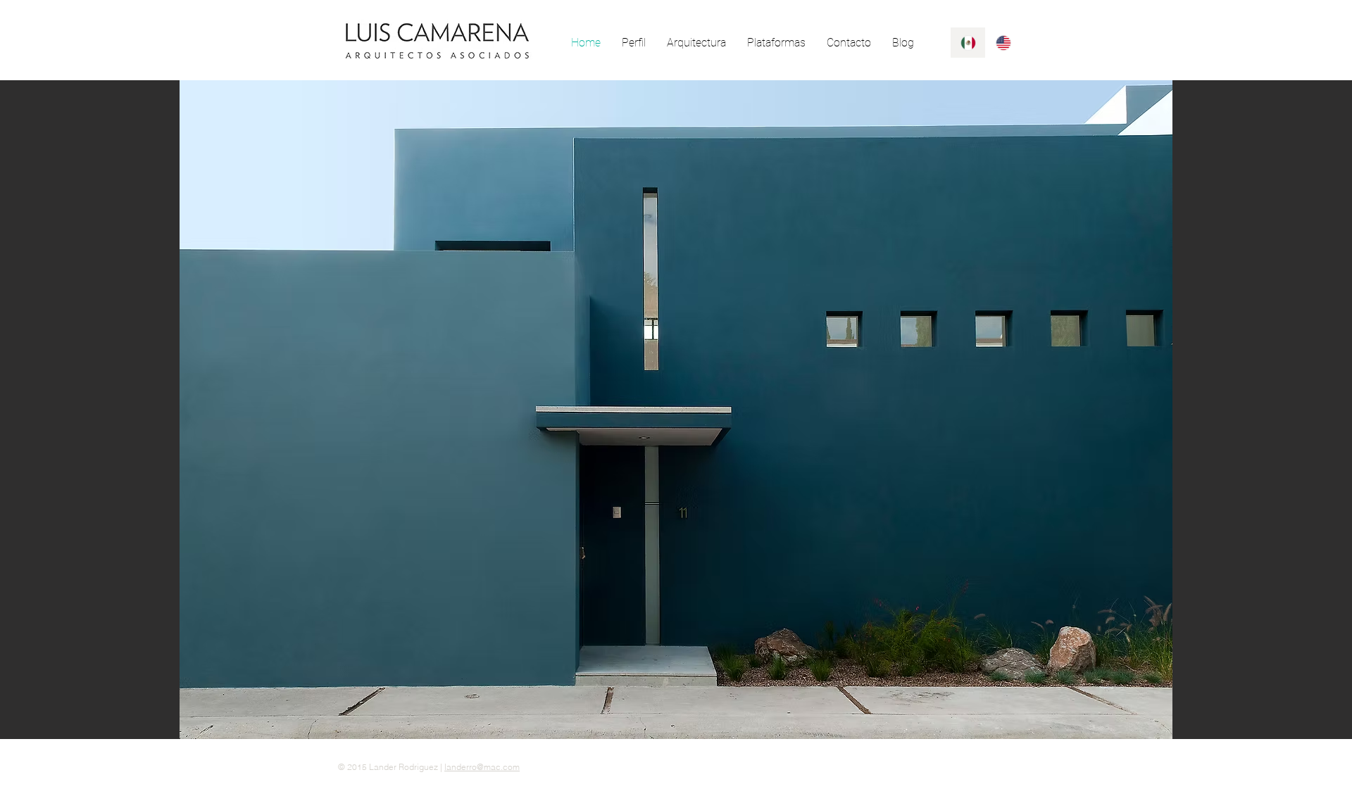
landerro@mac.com (482, 767)
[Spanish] (968, 42)
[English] (1002, 42)
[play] (1317, 726)
